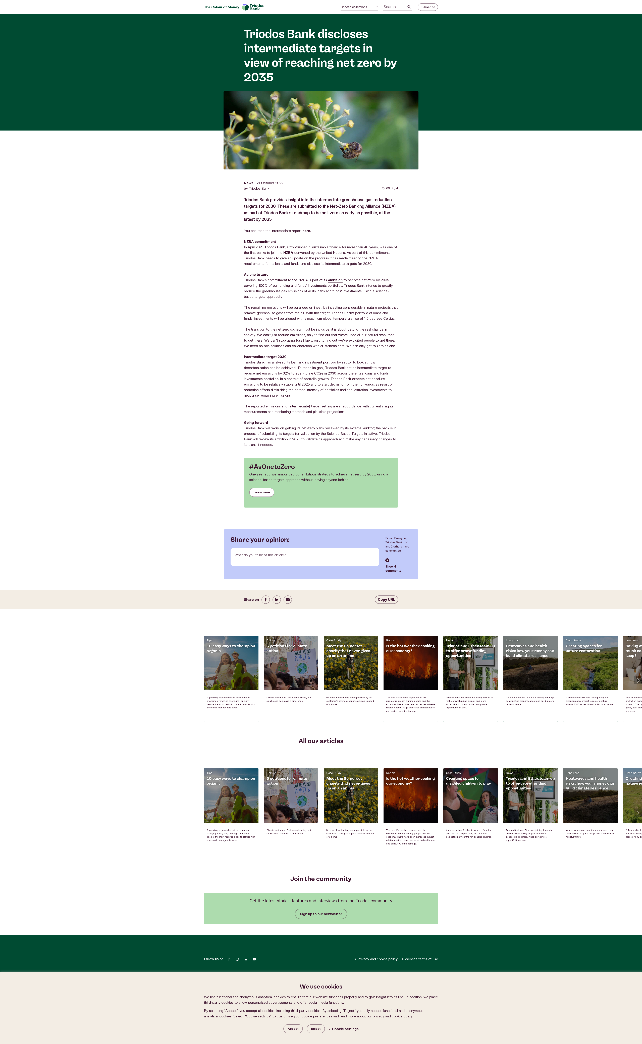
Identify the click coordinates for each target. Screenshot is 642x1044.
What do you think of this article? (260, 555)
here (306, 231)
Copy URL (386, 599)
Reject (315, 1028)
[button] (638, 680)
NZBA (288, 253)
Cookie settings (345, 1029)
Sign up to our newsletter (321, 914)
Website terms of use (421, 959)
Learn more (262, 492)
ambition (335, 280)
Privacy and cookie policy (377, 959)
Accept (293, 1028)
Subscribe (428, 7)
